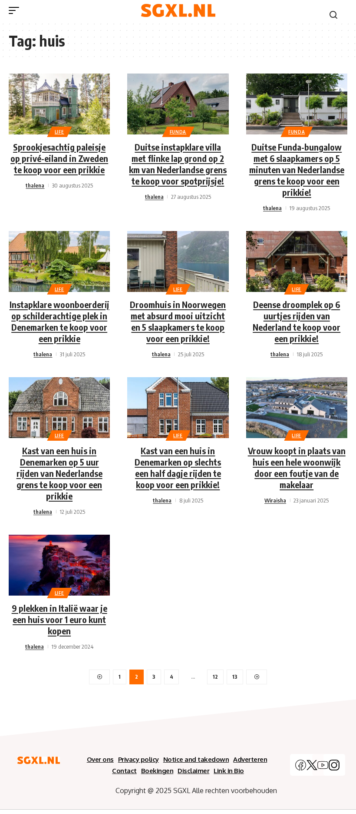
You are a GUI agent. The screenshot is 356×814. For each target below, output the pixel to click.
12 (215, 676)
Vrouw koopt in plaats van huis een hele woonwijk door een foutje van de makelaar (297, 467)
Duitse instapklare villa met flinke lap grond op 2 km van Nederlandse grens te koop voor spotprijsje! (178, 163)
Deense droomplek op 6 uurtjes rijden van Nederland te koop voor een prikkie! (296, 321)
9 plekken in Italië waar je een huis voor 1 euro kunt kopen (59, 619)
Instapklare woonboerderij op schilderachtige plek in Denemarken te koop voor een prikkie (59, 321)
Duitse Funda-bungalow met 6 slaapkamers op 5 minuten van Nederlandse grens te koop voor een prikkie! (296, 169)
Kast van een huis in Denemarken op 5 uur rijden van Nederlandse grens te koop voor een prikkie (59, 473)
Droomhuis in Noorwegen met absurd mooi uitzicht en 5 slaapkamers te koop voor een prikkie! (178, 321)
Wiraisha (275, 500)
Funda (178, 131)
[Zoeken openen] (333, 15)
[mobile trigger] (16, 10)
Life (59, 131)
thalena (35, 185)
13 (234, 676)
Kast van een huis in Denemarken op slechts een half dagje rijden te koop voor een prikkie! (178, 467)
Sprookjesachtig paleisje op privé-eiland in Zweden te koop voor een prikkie (59, 158)
